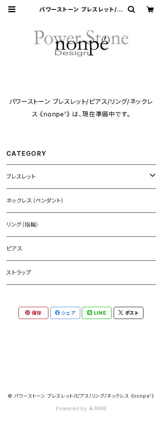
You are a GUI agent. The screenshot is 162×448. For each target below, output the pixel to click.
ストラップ (18, 272)
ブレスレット (21, 176)
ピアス (14, 248)
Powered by (72, 408)
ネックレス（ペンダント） (35, 200)
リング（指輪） (22, 224)
